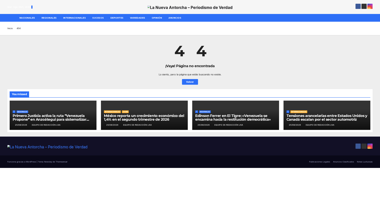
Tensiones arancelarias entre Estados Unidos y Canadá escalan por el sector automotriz (326, 118)
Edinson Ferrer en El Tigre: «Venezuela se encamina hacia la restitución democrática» (233, 118)
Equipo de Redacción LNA (46, 125)
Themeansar (62, 161)
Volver (190, 81)
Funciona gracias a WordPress (22, 161)
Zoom (125, 112)
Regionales (49, 17)
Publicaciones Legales (319, 161)
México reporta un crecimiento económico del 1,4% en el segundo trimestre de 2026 (144, 118)
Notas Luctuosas (365, 161)
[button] (372, 17)
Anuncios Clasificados (343, 161)
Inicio (10, 28)
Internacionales (74, 17)
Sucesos (98, 17)
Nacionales (27, 17)
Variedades (137, 17)
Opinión (157, 17)
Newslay (48, 161)
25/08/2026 (21, 125)
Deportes (117, 17)
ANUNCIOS (175, 17)
